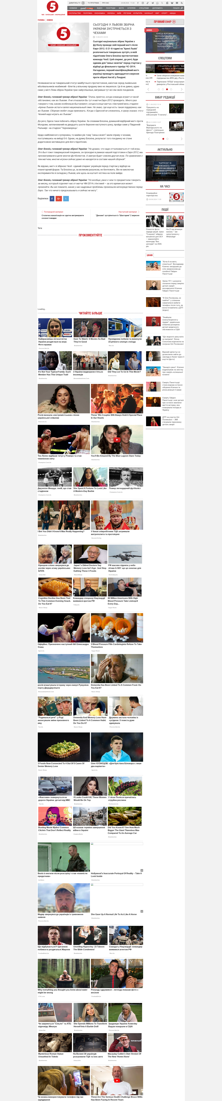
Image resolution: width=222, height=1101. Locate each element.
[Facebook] (137, 3)
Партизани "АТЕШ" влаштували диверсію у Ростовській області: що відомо (164, 84)
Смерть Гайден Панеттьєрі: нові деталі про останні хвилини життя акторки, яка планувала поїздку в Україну (173, 404)
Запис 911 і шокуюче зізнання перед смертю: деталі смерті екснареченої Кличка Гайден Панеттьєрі (173, 286)
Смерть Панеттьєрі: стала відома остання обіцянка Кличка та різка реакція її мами (172, 386)
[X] (162, 3)
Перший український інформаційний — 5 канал (53, 8)
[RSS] (181, 3)
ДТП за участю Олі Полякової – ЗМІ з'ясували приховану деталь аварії (171, 421)
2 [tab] (163, 89)
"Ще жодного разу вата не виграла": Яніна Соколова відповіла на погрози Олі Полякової (173, 340)
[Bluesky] (172, 3)
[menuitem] (73, 8)
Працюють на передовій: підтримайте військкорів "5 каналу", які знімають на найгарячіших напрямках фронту (156, 114)
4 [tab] (171, 89)
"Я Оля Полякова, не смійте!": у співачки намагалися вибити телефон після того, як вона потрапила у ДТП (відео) (172, 304)
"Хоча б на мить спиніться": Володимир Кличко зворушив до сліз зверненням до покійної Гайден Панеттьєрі (172, 267)
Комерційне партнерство (152, 194)
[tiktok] (147, 3)
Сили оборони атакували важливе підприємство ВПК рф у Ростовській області (164, 78)
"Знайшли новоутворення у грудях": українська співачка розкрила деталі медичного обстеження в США (171, 323)
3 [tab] (167, 89)
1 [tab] (159, 89)
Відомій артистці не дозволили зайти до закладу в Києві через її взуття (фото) (173, 355)
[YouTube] (176, 3)
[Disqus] (90, 275)
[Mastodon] (167, 3)
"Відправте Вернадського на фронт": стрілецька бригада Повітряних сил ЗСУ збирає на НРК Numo (155, 131)
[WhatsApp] (157, 3)
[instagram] (142, 3)
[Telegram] (152, 3)
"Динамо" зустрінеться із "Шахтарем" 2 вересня (117, 215)
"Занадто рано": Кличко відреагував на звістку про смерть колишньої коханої (173, 371)
